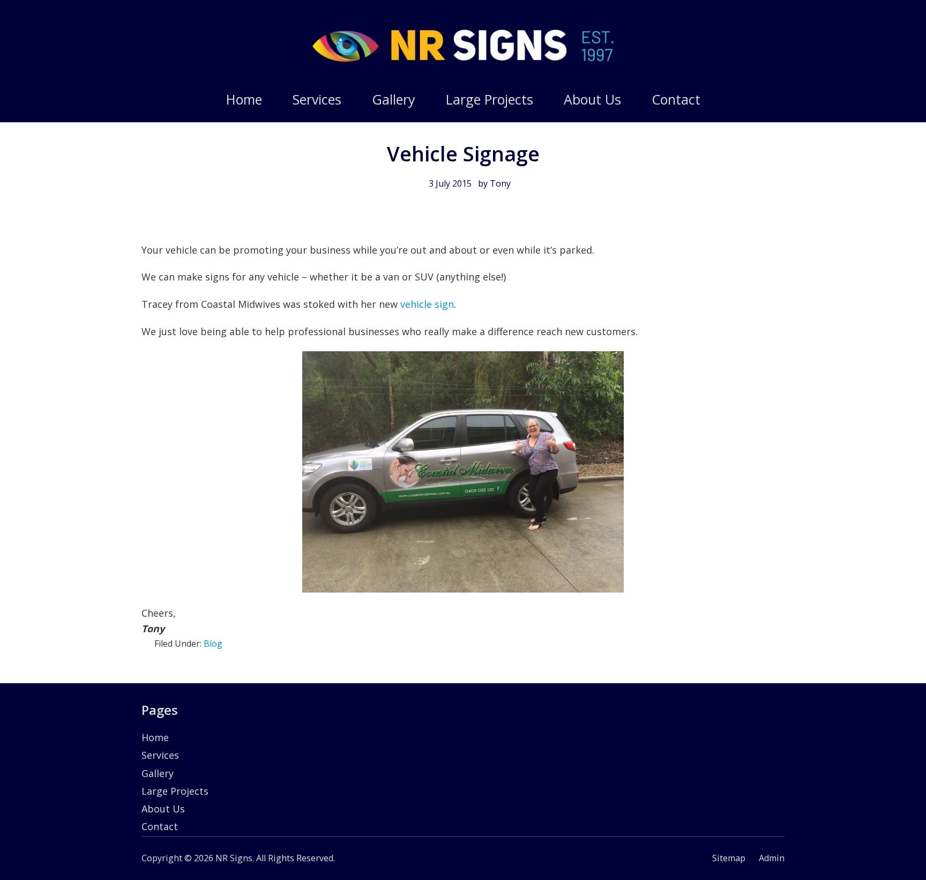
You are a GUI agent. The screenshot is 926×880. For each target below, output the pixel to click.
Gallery (157, 773)
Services (160, 755)
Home (155, 737)
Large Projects (174, 791)
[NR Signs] (463, 68)
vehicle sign (427, 304)
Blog (213, 643)
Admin (772, 858)
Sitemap (728, 858)
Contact (159, 826)
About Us (163, 808)
